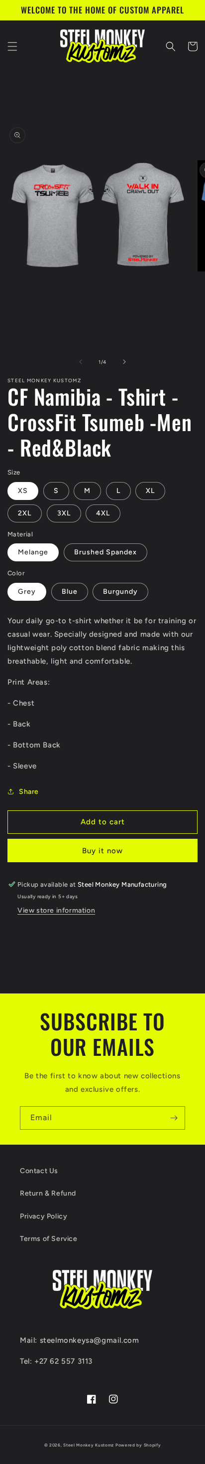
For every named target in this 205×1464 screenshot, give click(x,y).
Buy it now (102, 850)
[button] (12, 46)
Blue (70, 591)
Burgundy (120, 591)
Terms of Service (49, 1238)
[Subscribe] (174, 1118)
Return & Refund (48, 1193)
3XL (64, 513)
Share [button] (29, 791)
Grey (27, 591)
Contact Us (39, 1171)
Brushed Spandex (105, 552)
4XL (103, 513)
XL (150, 491)
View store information (56, 910)
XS (23, 491)
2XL (24, 513)
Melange (33, 552)
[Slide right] (124, 362)
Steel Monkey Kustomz (88, 1445)
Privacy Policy (43, 1216)
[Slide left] (81, 362)
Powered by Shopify (138, 1445)
